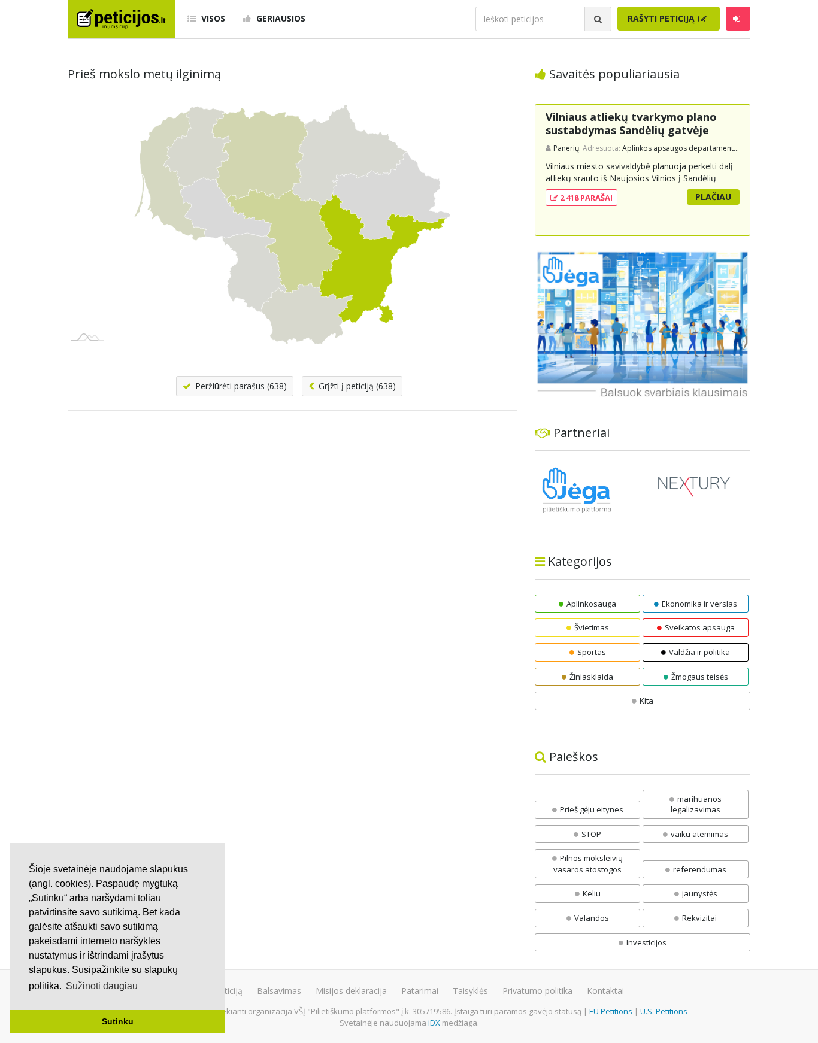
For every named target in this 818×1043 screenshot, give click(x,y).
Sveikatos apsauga (700, 627)
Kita (646, 700)
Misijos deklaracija (351, 990)
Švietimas (591, 627)
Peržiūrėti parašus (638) (240, 386)
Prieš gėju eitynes (591, 809)
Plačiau (713, 196)
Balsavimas (279, 990)
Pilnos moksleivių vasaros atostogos (588, 864)
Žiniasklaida (591, 676)
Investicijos (646, 942)
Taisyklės (470, 990)
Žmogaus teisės (699, 676)
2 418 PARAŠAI (585, 197)
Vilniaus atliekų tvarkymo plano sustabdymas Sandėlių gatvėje (631, 123)
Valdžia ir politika (699, 652)
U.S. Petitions (663, 1011)
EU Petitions (610, 1011)
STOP (591, 834)
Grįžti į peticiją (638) (356, 386)
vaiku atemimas (699, 834)
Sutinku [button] (118, 1021)
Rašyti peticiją (662, 18)
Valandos (591, 917)
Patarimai (419, 990)
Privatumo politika (537, 990)
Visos (212, 18)
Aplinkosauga (591, 603)
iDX (434, 1022)
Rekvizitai (699, 917)
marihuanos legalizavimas (696, 804)
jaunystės (699, 893)
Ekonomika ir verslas (699, 603)
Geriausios (279, 18)
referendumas (699, 869)
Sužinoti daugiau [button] (102, 986)
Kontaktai (605, 990)
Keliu (592, 893)
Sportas (591, 652)
